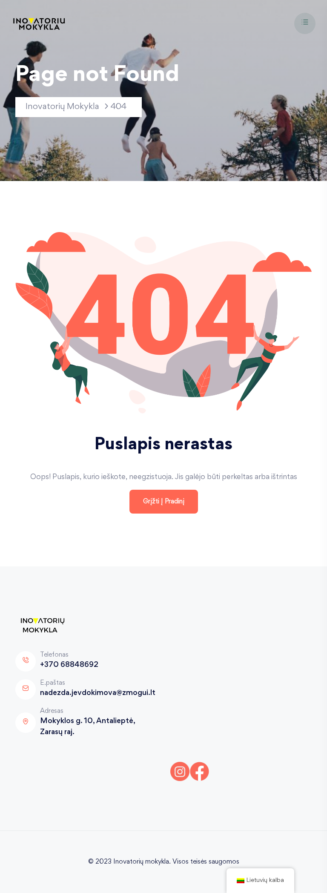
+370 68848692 (69, 665)
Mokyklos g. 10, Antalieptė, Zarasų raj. (87, 727)
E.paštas (52, 683)
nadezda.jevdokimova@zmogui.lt (97, 693)
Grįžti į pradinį (163, 502)
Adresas (51, 711)
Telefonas (54, 655)
